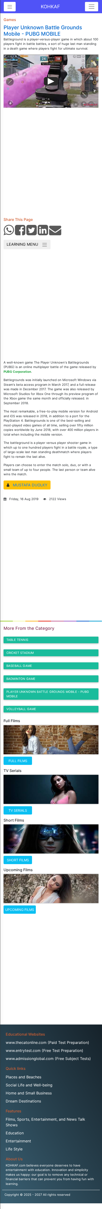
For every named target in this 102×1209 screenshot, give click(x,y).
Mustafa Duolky (30, 485)
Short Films (18, 860)
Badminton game (20, 679)
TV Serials (18, 810)
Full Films (18, 761)
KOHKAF (50, 6)
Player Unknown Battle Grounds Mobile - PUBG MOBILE (47, 694)
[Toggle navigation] (91, 6)
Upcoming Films (19, 910)
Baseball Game (19, 666)
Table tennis (17, 640)
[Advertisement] (51, 160)
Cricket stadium (20, 653)
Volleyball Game (21, 709)
